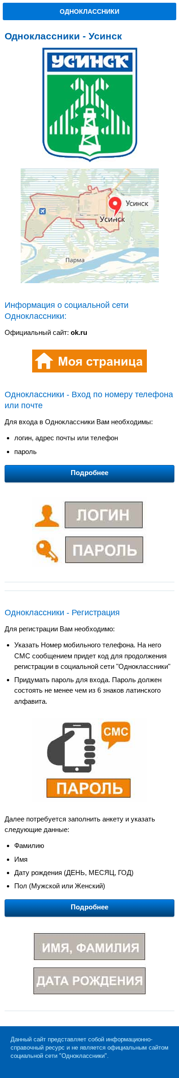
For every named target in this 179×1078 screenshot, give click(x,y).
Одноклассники (89, 11)
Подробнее (89, 472)
